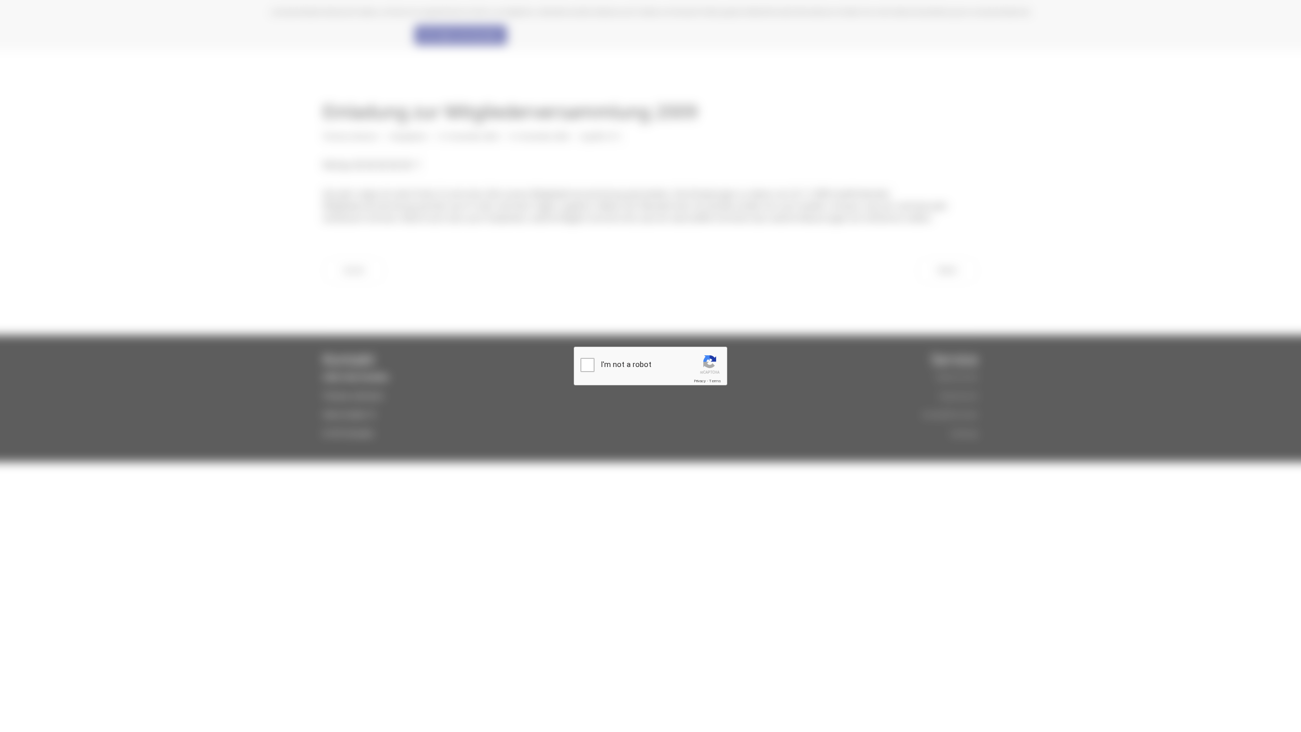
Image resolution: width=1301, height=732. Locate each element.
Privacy (700, 381)
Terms (715, 381)
